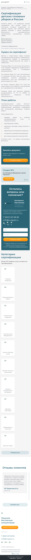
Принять (19, 558)
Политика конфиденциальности (10, 549)
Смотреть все (14, 504)
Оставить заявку (15, 160)
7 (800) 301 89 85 (11, 217)
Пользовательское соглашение (10, 551)
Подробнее (8, 179)
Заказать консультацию (10, 527)
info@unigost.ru (10, 220)
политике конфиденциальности (18, 246)
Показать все (15, 452)
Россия (28, 2)
